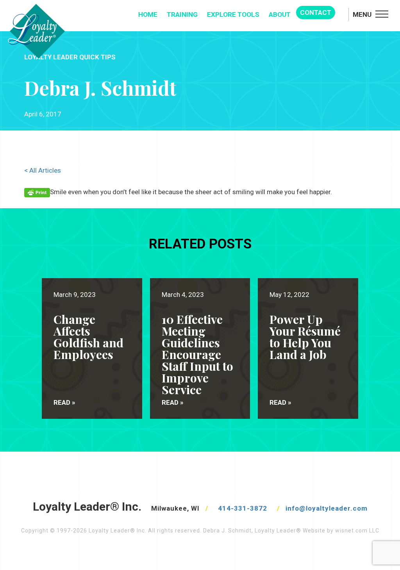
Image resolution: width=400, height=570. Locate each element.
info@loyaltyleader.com (327, 508)
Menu (362, 14)
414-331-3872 (242, 508)
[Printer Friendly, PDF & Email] (37, 192)
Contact (315, 12)
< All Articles (42, 170)
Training (182, 14)
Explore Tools (233, 14)
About (280, 14)
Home (147, 14)
